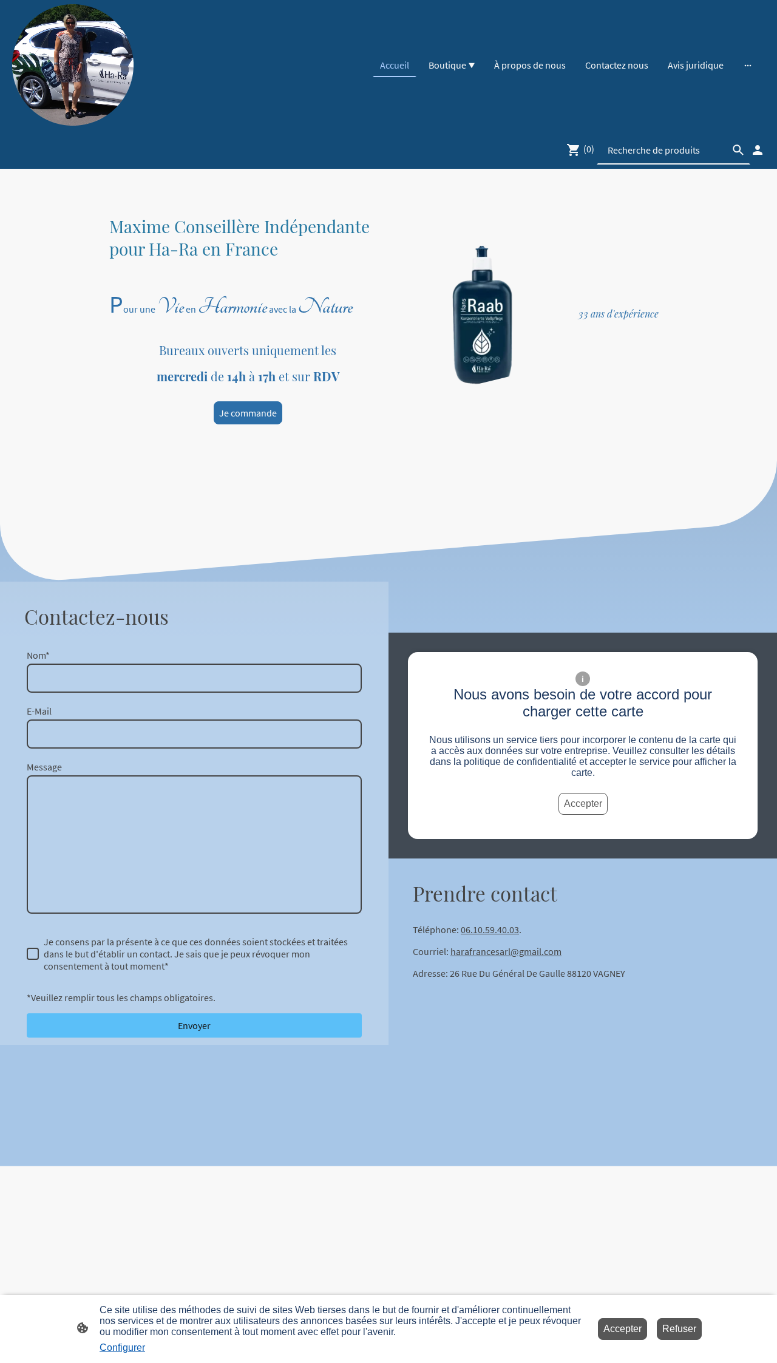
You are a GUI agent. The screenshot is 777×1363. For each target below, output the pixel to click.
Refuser (679, 1329)
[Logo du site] (73, 65)
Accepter (583, 803)
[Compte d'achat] (757, 150)
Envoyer (194, 1025)
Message (44, 767)
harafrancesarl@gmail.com (506, 951)
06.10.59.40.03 (490, 929)
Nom (38, 655)
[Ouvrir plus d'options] (748, 64)
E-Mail (39, 711)
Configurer (122, 1347)
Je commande (248, 413)
